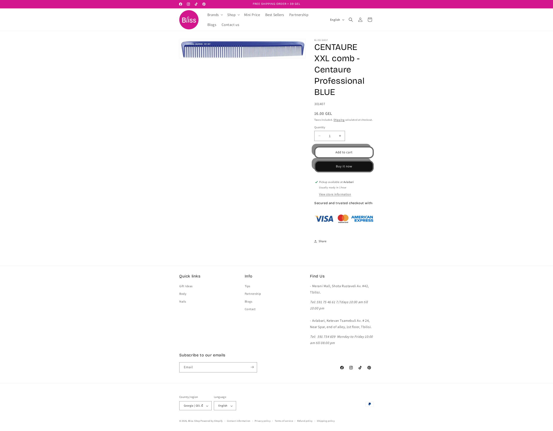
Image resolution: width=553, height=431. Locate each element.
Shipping (339, 119)
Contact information (238, 420)
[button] (215, 15)
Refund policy (305, 420)
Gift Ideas (186, 286)
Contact (250, 309)
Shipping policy (326, 420)
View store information (335, 194)
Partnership (253, 294)
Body (182, 294)
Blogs (249, 301)
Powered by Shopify (211, 421)
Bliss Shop (194, 421)
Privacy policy (263, 420)
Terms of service (284, 420)
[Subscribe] (252, 367)
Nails (182, 301)
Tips (247, 286)
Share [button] (323, 241)
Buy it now (344, 166)
